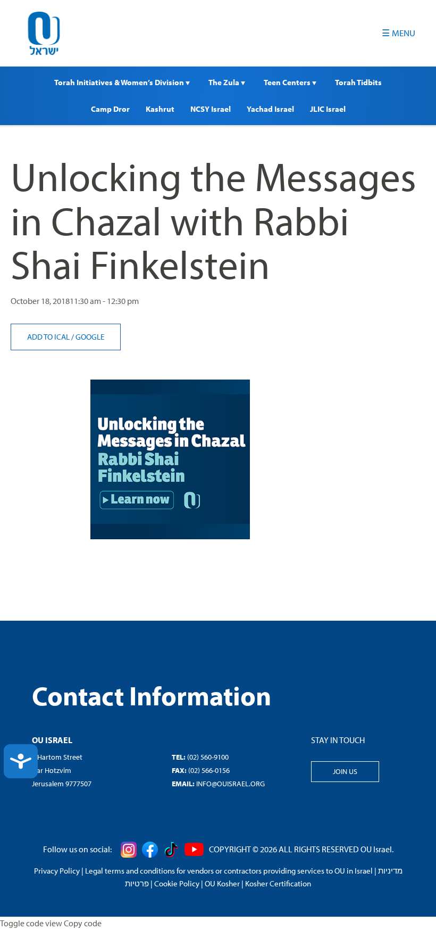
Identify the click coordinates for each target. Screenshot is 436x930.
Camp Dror (110, 109)
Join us (345, 771)
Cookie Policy (176, 883)
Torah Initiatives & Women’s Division (120, 82)
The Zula (224, 82)
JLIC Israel (328, 109)
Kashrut (160, 109)
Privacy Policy (57, 871)
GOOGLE (90, 337)
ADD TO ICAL (49, 337)
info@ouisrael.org (230, 783)
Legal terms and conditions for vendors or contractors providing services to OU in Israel (229, 871)
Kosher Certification (278, 883)
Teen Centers (288, 82)
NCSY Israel (210, 109)
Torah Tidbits (358, 82)
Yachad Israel (270, 109)
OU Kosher (222, 883)
